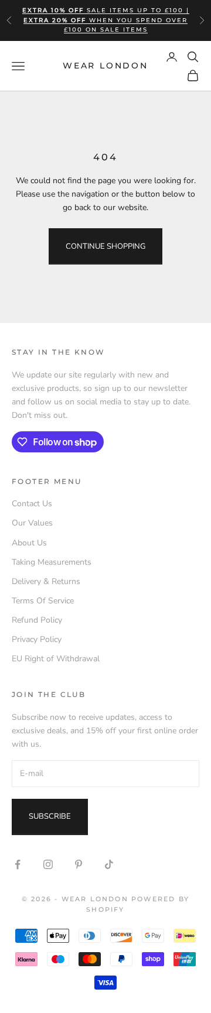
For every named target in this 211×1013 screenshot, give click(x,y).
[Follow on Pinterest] (78, 864)
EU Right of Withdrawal (56, 658)
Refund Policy (37, 620)
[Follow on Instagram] (48, 864)
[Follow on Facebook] (17, 864)
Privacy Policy (37, 639)
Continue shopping (105, 246)
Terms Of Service (43, 600)
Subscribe (50, 816)
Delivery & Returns (46, 581)
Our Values (32, 522)
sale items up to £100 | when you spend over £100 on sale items (105, 19)
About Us (29, 542)
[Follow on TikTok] (109, 864)
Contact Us (32, 503)
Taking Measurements (51, 562)
